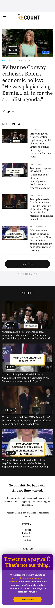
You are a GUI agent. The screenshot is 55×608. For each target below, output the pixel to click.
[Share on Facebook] (13, 111)
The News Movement (39, 513)
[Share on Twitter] (8, 111)
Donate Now (27, 599)
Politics (6, 60)
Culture (27, 539)
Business (27, 536)
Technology (27, 533)
